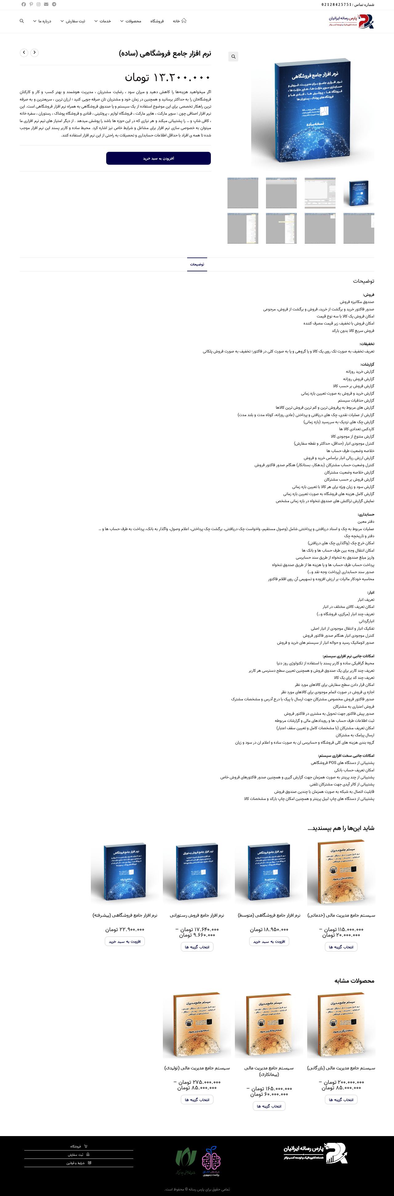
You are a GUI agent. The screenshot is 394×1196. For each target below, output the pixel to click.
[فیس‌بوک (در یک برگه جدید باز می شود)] (24, 5)
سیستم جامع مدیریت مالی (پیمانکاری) (269, 1071)
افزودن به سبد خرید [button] (269, 941)
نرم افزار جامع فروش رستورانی (197, 915)
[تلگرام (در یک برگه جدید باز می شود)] (53, 5)
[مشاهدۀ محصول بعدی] (24, 53)
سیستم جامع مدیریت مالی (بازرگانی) (341, 1067)
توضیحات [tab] (197, 264)
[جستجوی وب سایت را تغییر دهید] (21, 21)
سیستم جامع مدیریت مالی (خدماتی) (341, 915)
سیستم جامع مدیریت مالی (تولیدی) (197, 1067)
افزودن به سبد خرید (158, 158)
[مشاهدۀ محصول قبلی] (34, 53)
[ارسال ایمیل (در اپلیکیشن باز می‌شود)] (46, 5)
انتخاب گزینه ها (341, 947)
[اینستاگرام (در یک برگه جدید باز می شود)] (38, 5)
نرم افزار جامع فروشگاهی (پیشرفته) (125, 915)
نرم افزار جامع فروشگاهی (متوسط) (269, 915)
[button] (233, 56)
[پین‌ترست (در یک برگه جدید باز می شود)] (31, 5)
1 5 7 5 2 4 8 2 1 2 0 (336, 4)
